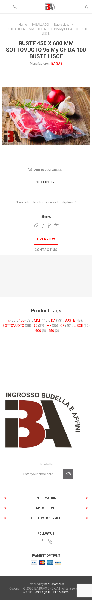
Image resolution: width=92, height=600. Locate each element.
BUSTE (70, 320)
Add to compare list (49, 169)
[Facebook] (42, 541)
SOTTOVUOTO (13, 326)
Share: (46, 217)
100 (22, 320)
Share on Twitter (36, 225)
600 (38, 331)
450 (51, 331)
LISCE (78, 326)
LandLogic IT (42, 592)
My (48, 326)
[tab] (46, 239)
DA (53, 320)
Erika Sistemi (60, 592)
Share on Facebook (42, 225)
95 (35, 326)
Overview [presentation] (46, 239)
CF (62, 326)
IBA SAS (56, 63)
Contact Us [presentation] (46, 250)
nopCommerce (54, 584)
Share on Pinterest (49, 225)
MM (37, 320)
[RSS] (50, 541)
